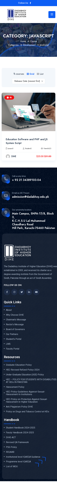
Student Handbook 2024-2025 (20, 427)
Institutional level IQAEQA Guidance (23, 457)
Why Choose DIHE (15, 315)
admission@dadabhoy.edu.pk (30, 197)
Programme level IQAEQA (18, 461)
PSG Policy (11, 447)
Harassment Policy (15, 387)
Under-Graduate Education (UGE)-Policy (25, 374)
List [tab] (41, 74)
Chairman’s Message (16, 319)
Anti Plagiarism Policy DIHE (19, 407)
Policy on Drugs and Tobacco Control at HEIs (27, 411)
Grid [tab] (31, 74)
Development (29, 45)
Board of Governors (15, 329)
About (9, 310)
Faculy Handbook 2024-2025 (20, 432)
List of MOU (12, 466)
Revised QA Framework (17, 442)
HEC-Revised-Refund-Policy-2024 (22, 370)
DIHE (13, 156)
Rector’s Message (15, 324)
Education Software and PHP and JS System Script (27, 141)
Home (23, 41)
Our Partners (12, 334)
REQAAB (10, 452)
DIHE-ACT (11, 437)
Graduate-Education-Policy (19, 365)
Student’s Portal (13, 339)
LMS (8, 344)
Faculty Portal (12, 349)
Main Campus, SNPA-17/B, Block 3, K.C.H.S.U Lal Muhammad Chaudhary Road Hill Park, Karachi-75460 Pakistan (33, 221)
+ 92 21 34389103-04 (26, 180)
